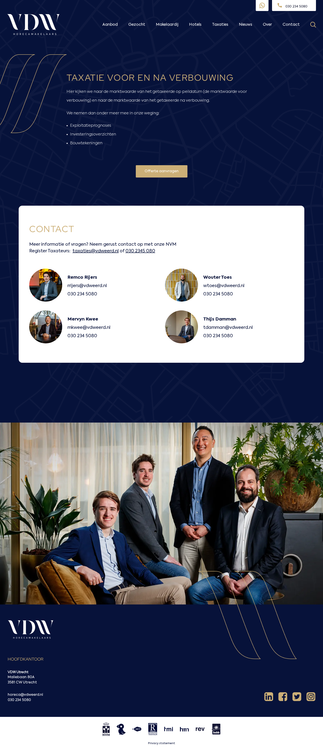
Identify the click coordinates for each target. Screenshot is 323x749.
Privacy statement (161, 743)
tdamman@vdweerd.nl (228, 328)
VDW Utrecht (18, 672)
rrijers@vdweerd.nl (87, 286)
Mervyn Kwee (82, 319)
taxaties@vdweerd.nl (96, 251)
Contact (291, 25)
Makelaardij (167, 25)
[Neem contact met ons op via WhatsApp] (262, 5)
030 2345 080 (140, 251)
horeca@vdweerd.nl (25, 695)
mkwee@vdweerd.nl (88, 328)
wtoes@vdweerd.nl (223, 286)
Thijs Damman (219, 319)
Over (267, 25)
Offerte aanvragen (162, 171)
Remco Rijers (82, 277)
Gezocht (136, 25)
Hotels (195, 25)
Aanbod (110, 25)
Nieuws (245, 25)
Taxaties (220, 25)
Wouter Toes (217, 277)
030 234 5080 (82, 294)
